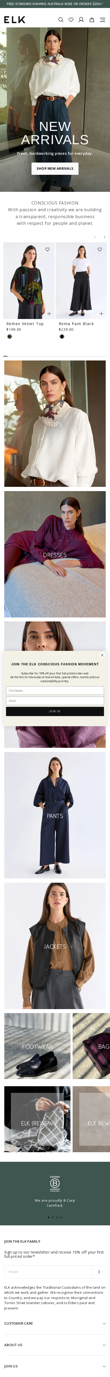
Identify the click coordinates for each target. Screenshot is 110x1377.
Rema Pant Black (76, 323)
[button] (49, 247)
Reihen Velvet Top (25, 323)
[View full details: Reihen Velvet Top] (28, 280)
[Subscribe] (98, 1272)
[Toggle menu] (102, 19)
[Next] (105, 237)
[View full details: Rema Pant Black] (81, 280)
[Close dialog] (102, 655)
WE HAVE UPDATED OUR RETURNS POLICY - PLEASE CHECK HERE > (55, 6)
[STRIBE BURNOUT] (9, 336)
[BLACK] (62, 336)
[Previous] (95, 237)
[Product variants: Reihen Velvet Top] (49, 313)
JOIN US (55, 711)
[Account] (81, 19)
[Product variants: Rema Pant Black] (101, 313)
